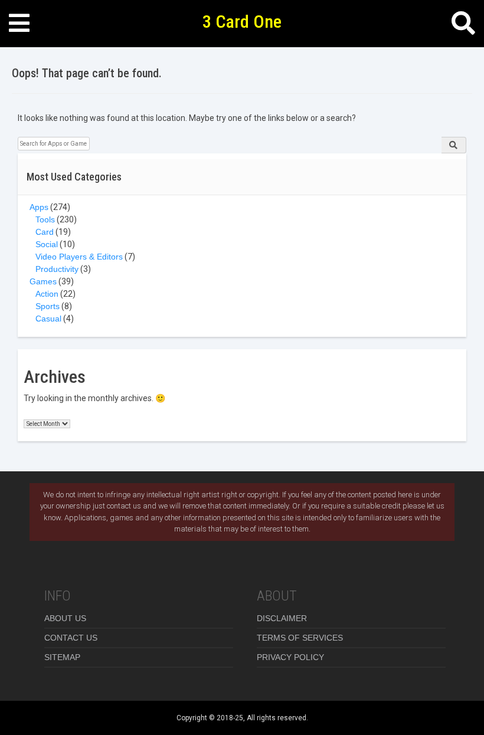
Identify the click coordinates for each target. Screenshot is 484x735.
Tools (45, 219)
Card (44, 232)
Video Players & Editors (79, 256)
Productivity (57, 269)
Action (46, 293)
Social (46, 244)
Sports (47, 306)
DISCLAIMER (282, 618)
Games (43, 281)
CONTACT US (70, 637)
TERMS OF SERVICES (300, 637)
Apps (39, 207)
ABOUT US (65, 618)
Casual (48, 318)
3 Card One (242, 21)
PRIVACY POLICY (290, 657)
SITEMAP (62, 657)
